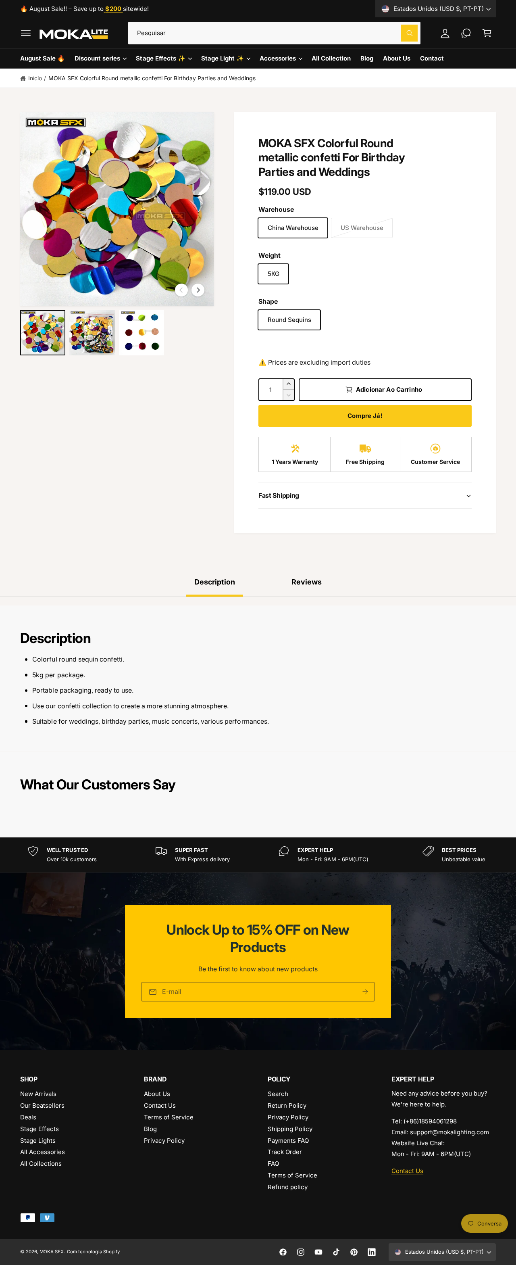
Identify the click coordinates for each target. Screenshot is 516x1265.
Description (214, 582)
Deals (28, 1117)
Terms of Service (169, 1117)
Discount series (97, 58)
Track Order (285, 1152)
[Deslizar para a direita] (197, 290)
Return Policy (287, 1105)
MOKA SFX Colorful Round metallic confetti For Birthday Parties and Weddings (152, 78)
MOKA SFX (52, 1252)
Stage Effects (39, 1129)
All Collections (41, 1163)
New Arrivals (38, 1094)
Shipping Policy (290, 1129)
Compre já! (365, 416)
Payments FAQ (288, 1140)
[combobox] (274, 33)
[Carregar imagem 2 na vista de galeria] (91, 332)
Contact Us (160, 1105)
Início (35, 78)
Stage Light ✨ (222, 58)
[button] (25, 33)
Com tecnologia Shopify (93, 1252)
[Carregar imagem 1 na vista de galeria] (42, 332)
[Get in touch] (466, 33)
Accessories (278, 58)
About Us (157, 1094)
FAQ (273, 1163)
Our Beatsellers (42, 1105)
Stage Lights (38, 1140)
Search (278, 1094)
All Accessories (42, 1152)
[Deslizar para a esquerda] (181, 290)
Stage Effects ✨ (160, 58)
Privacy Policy (164, 1140)
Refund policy (288, 1187)
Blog (150, 1129)
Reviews (306, 582)
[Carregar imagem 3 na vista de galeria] (141, 332)
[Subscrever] (365, 992)
